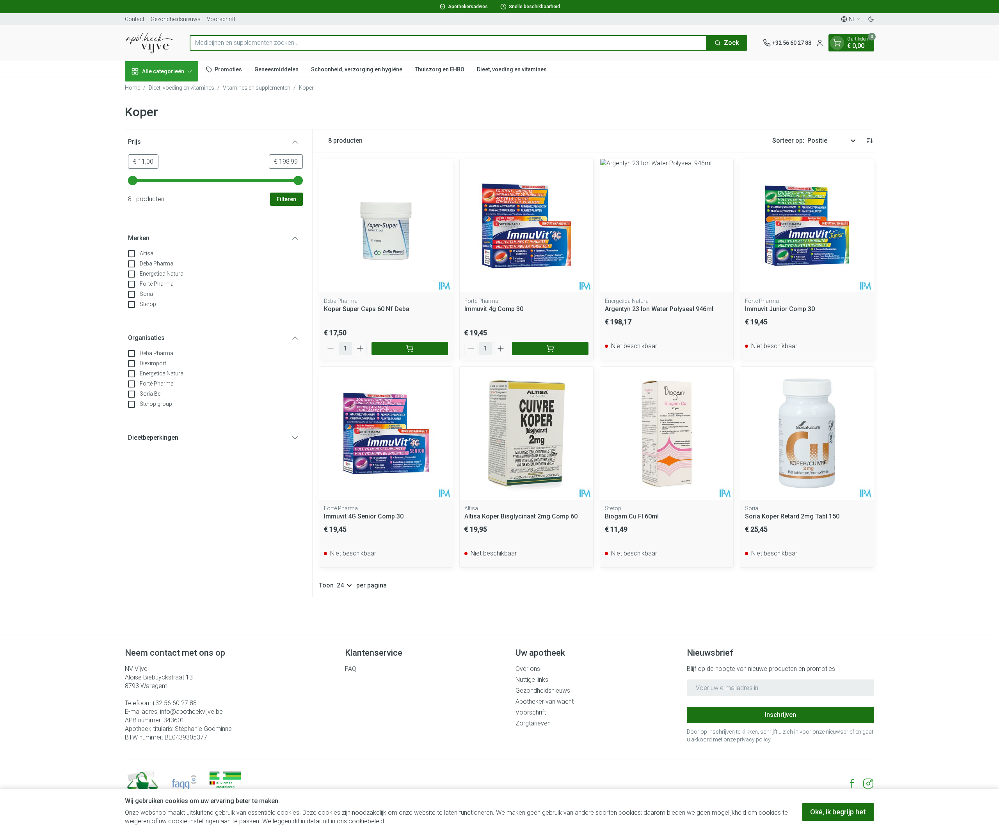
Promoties (228, 69)
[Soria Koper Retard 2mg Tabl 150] (807, 433)
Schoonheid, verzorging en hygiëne (356, 69)
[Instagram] (868, 783)
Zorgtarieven (533, 723)
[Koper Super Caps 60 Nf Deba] (386, 225)
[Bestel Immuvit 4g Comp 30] (550, 348)
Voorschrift (221, 19)
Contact (134, 19)
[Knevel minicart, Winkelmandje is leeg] (837, 43)
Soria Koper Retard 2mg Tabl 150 (792, 516)
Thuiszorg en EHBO (439, 69)
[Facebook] (852, 783)
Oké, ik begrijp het (838, 812)
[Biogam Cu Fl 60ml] (667, 433)
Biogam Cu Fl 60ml (632, 516)
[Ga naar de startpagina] (149, 43)
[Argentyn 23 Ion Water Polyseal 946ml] (667, 225)
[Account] (820, 43)
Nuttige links (531, 679)
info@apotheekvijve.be (191, 711)
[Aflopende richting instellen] (869, 140)
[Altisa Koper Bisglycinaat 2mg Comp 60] (526, 433)
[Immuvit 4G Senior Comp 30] (386, 433)
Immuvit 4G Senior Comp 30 (364, 516)
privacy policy (753, 739)
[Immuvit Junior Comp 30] (807, 225)
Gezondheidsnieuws (176, 19)
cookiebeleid (366, 821)
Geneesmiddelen (276, 69)
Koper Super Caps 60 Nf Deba (366, 309)
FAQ (350, 668)
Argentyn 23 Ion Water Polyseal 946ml (659, 309)
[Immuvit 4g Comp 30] (526, 225)
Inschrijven (780, 714)
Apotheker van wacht (544, 701)
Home (132, 88)
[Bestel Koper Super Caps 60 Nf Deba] (410, 348)
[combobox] (448, 43)
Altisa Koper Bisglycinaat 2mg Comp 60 (521, 516)
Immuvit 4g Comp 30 (493, 309)
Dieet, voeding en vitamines (512, 69)
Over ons (527, 668)
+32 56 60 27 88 (174, 703)
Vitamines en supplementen (256, 88)
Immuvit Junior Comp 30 (780, 309)
